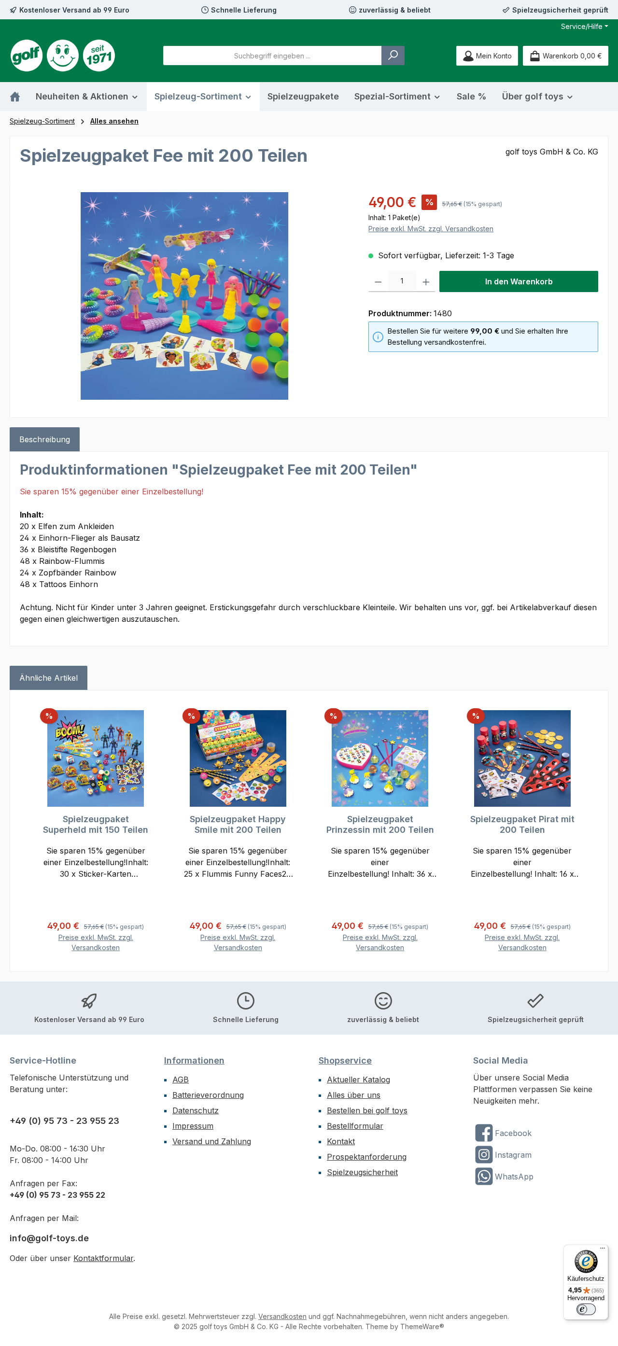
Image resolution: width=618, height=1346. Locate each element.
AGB (180, 1079)
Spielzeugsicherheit (362, 1172)
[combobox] (272, 55)
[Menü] (602, 1250)
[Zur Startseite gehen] (63, 55)
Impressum (192, 1126)
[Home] (19, 96)
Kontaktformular (103, 1258)
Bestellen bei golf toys (367, 1110)
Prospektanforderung (367, 1157)
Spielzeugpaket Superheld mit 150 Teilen (95, 824)
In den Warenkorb (519, 281)
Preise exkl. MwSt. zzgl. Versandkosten (430, 228)
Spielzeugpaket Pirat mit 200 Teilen (522, 824)
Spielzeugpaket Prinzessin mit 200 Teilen (380, 824)
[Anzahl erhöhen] (426, 281)
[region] (184, 296)
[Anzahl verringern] (378, 281)
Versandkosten (282, 1316)
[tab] (45, 439)
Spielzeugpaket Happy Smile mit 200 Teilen (238, 824)
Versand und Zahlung (211, 1141)
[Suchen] (393, 55)
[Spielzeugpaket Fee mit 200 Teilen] (184, 296)
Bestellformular (355, 1126)
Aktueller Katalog (358, 1079)
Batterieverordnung (208, 1095)
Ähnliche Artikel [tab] (48, 678)
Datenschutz (195, 1110)
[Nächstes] (587, 831)
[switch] (586, 1309)
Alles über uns (353, 1095)
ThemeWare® (422, 1326)
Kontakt (341, 1141)
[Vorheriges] (31, 831)
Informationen (194, 1060)
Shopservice (345, 1060)
